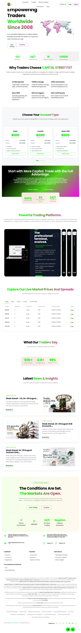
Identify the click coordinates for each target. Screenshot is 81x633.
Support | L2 (62, 543)
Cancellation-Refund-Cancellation (40, 617)
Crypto (19, 301)
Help (47, 7)
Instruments (33, 555)
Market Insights (59, 560)
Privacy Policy (22, 611)
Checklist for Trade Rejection (17, 614)
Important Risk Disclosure (60, 611)
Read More (9, 410)
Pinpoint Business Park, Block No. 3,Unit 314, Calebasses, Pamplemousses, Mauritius (18, 536)
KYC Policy (71, 611)
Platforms (33, 557)
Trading (33, 2)
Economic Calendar (61, 557)
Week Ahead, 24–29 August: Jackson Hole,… (19, 451)
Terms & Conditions (47, 611)
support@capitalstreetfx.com (16, 542)
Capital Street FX (15, 623)
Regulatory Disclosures (34, 611)
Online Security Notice (12, 611)
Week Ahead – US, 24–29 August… (22, 398)
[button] (73, 629)
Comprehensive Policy (50, 614)
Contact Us (8, 557)
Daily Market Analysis (61, 555)
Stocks (25, 301)
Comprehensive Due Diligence (35, 614)
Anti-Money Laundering (64, 614)
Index (12, 301)
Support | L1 (50, 543)
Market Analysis (43, 2)
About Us (7, 555)
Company (25, 2)
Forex (6, 301)
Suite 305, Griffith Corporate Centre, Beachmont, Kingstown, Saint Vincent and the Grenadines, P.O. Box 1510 (57, 536)
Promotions (40, 7)
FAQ (6, 567)
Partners (63, 4)
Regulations (8, 560)
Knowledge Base (10, 570)
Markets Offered (35, 560)
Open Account (15, 153)
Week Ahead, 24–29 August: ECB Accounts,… (57, 425)
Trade (71, 310)
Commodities (33, 301)
